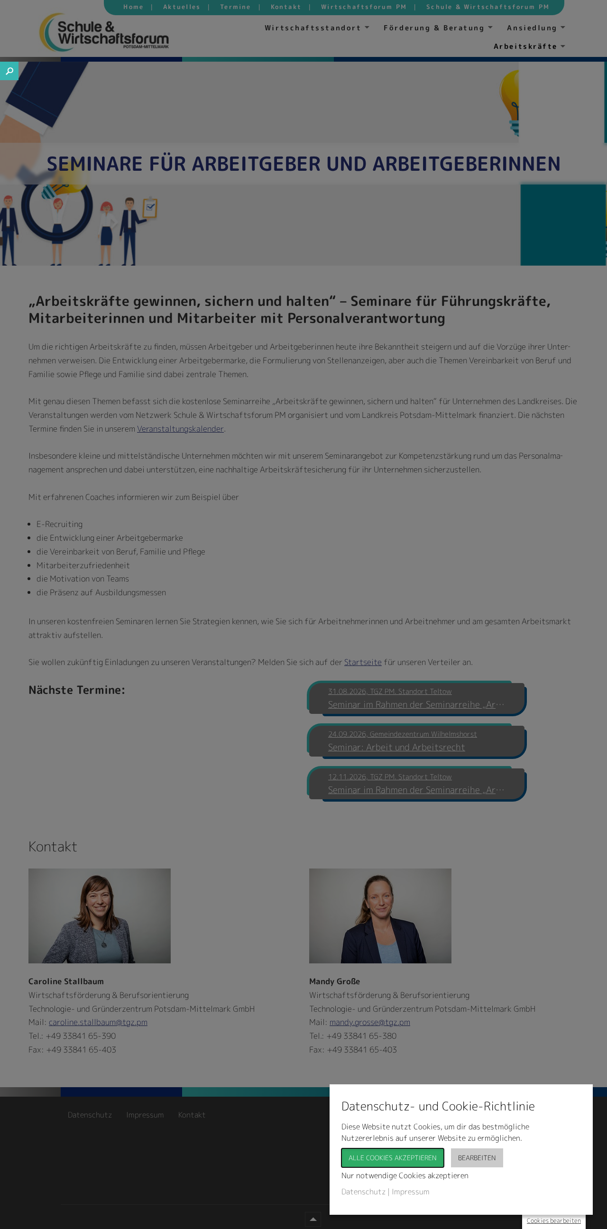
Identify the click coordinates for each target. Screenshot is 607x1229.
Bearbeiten (477, 1157)
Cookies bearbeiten (554, 1220)
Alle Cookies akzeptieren (393, 1157)
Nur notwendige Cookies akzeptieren (405, 1175)
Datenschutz (363, 1191)
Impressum (411, 1191)
